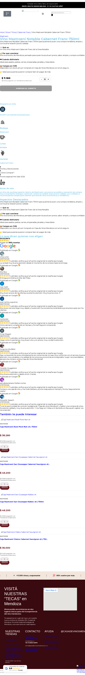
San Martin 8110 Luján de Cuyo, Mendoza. (12, 644)
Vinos (8, 32)
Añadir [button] (5, 450)
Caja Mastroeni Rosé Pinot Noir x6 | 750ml (18, 427)
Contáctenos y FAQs (51, 636)
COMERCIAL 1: (31, 637)
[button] (42, 566)
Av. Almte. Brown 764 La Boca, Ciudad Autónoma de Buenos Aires (13, 656)
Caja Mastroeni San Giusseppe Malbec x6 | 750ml (22, 502)
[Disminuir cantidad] (1, 447)
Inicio (2, 32)
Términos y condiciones (51, 645)
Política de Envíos (50, 639)
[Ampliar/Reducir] (1, 670)
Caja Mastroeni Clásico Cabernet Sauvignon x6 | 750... (24, 539)
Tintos (13, 32)
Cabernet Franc (24, 32)
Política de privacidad (51, 648)
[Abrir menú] (43, 13)
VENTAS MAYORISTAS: (32, 649)
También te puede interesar (18, 414)
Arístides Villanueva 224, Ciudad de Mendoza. (12, 640)
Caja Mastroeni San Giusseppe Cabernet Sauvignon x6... (25, 464)
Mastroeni (4, 36)
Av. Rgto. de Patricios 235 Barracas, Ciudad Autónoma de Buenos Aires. (13, 650)
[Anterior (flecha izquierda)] (1, 672)
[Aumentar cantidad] (7, 447)
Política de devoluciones (52, 642)
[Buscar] (52, 15)
